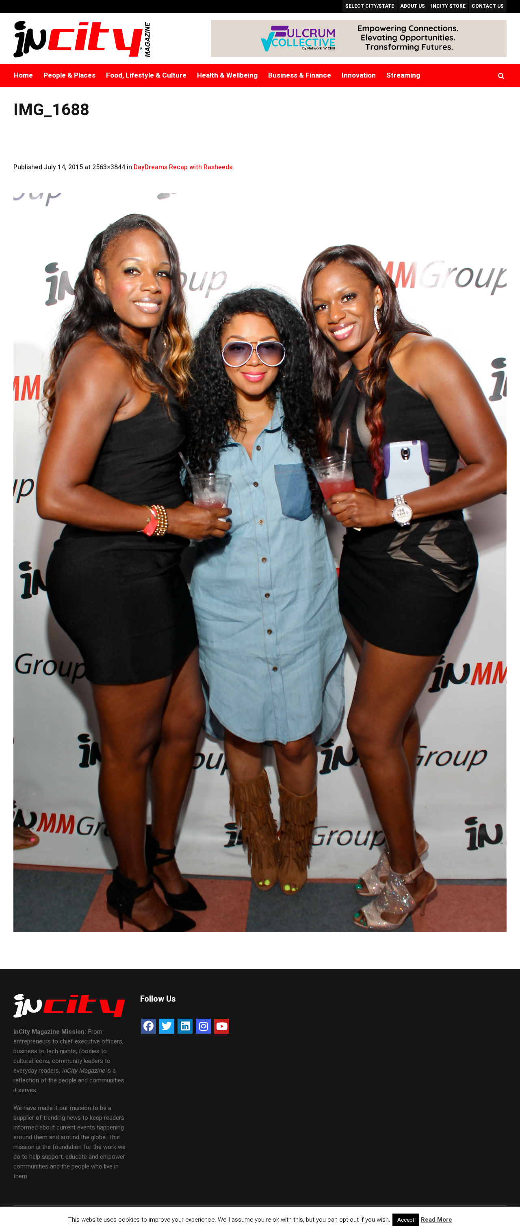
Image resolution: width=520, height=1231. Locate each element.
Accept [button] (405, 1220)
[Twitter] (166, 1026)
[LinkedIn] (185, 1026)
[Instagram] (203, 1026)
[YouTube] (221, 1026)
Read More (436, 1219)
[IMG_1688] (260, 562)
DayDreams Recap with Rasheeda (183, 167)
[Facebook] (148, 1026)
